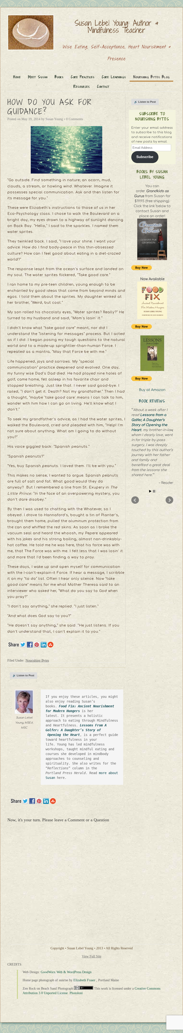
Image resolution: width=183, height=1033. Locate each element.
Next (169, 500)
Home (17, 76)
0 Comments (74, 119)
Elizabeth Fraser (84, 980)
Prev (135, 500)
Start (150, 491)
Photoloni (76, 993)
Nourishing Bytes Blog (151, 76)
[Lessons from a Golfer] (152, 353)
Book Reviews (152, 401)
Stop (154, 491)
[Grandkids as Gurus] (152, 239)
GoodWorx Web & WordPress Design (66, 972)
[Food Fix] (152, 300)
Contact (103, 86)
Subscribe (144, 157)
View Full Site (91, 956)
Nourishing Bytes (37, 660)
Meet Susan (38, 76)
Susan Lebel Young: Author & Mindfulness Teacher (116, 26)
